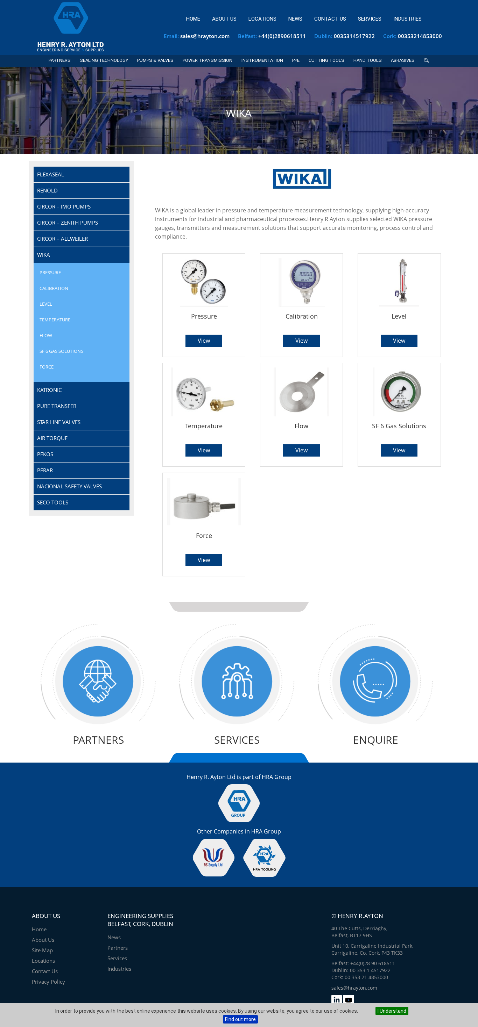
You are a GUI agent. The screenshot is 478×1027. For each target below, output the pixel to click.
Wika (43, 254)
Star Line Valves (58, 421)
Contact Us (330, 19)
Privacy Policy (48, 981)
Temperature (55, 319)
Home (193, 19)
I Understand (392, 1011)
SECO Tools (52, 502)
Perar (45, 470)
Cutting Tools (326, 60)
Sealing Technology (104, 60)
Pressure (50, 272)
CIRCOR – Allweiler (62, 238)
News (295, 19)
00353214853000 (420, 35)
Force (47, 367)
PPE (296, 60)
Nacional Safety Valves (69, 486)
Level (46, 304)
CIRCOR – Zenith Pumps (67, 222)
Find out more (240, 1019)
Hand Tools (367, 60)
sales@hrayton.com (205, 35)
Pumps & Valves (155, 60)
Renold (47, 190)
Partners (60, 60)
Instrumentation (262, 60)
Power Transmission (207, 60)
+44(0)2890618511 (282, 35)
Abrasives (403, 60)
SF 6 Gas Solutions (61, 351)
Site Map (42, 950)
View (204, 340)
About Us (224, 19)
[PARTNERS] (98, 729)
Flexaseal (50, 174)
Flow (46, 335)
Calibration (54, 288)
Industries (407, 19)
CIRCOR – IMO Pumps (64, 206)
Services (369, 19)
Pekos (45, 454)
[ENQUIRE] (375, 729)
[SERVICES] (237, 729)
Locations (262, 19)
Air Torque (52, 438)
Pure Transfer (56, 405)
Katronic (49, 389)
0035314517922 (354, 35)
